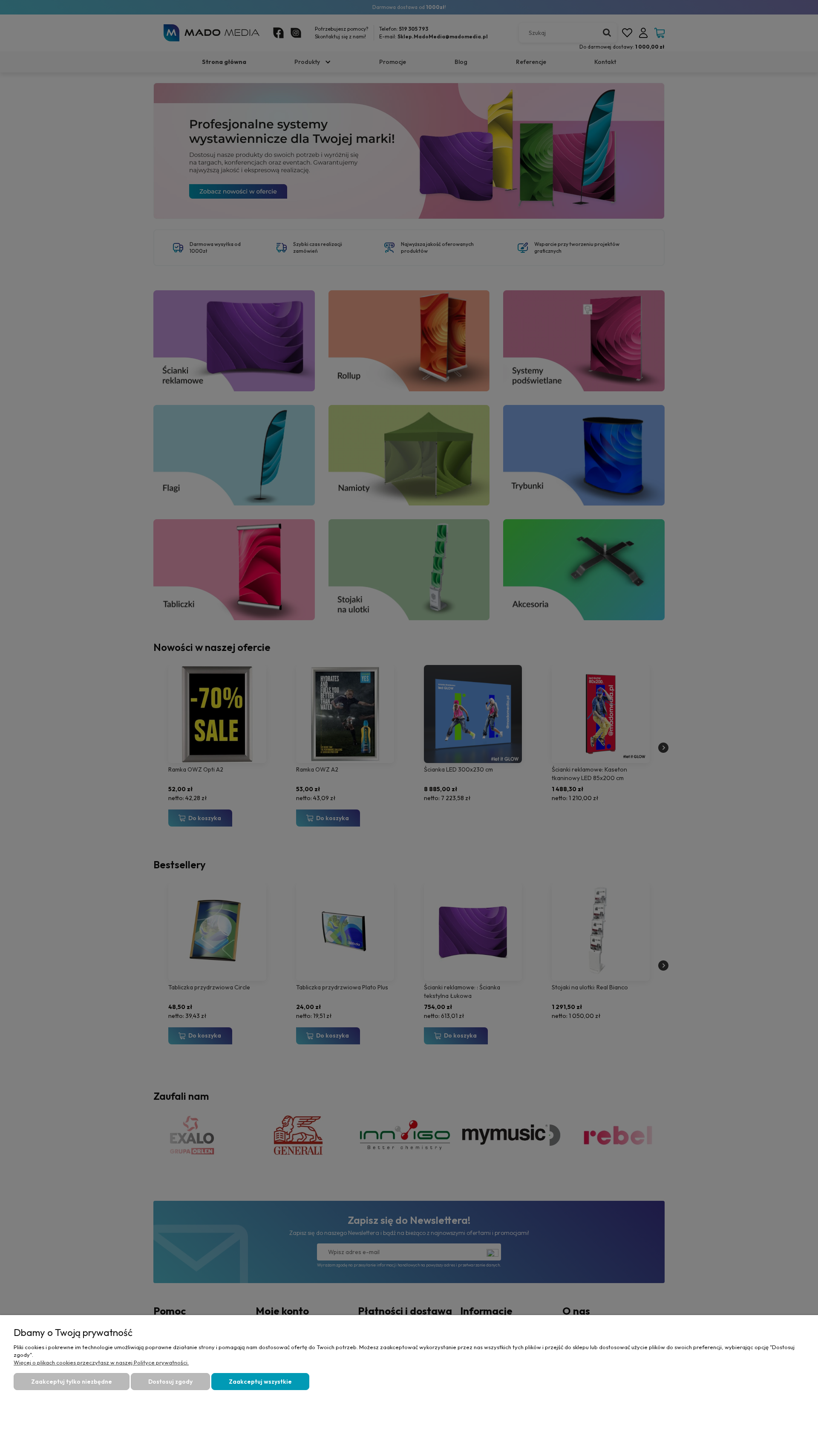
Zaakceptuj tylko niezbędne (71, 1381)
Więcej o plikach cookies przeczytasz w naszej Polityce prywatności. (101, 1362)
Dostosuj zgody (170, 1381)
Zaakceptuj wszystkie (260, 1381)
